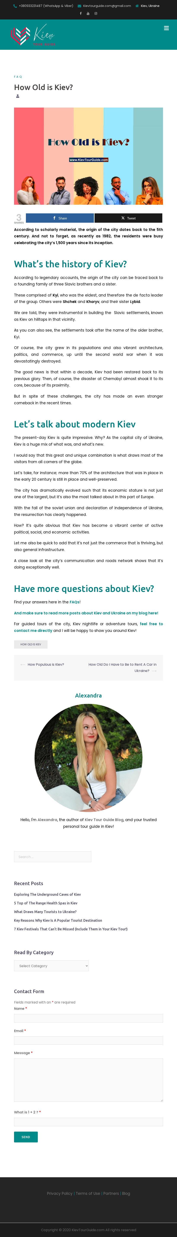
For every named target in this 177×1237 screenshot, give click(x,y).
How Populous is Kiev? (46, 664)
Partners (111, 1193)
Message (23, 1052)
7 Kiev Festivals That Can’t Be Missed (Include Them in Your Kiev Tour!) (71, 929)
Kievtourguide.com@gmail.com (107, 6)
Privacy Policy (60, 1193)
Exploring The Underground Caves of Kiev (47, 894)
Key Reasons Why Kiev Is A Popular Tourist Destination (58, 920)
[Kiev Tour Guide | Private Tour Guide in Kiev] (33, 34)
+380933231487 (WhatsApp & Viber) (46, 6)
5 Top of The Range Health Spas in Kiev (45, 903)
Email (20, 1030)
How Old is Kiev (31, 644)
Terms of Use (88, 1193)
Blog (126, 1193)
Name (20, 1008)
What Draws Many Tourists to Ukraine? (45, 912)
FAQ (18, 77)
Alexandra (88, 695)
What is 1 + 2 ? (27, 1112)
